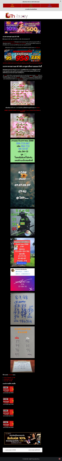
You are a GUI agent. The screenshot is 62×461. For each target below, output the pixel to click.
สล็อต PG (40, 63)
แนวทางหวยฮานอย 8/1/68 (8, 41)
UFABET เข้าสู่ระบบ (17, 110)
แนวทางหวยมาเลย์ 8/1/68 (35, 450)
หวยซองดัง (10, 374)
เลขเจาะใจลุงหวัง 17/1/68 (9, 377)
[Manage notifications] (59, 459)
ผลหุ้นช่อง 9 (18, 77)
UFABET (6, 110)
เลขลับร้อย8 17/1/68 (8, 379)
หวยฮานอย (31, 76)
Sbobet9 (22, 111)
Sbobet (38, 110)
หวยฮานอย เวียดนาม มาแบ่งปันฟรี (18, 43)
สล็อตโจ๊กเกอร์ (30, 63)
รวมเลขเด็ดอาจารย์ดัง (17, 39)
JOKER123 (9, 63)
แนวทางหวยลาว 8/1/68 (10, 450)
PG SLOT (15, 63)
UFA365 (10, 110)
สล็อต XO (19, 63)
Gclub (31, 110)
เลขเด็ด (5, 75)
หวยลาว (37, 75)
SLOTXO (5, 63)
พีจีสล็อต (24, 63)
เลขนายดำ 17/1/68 (8, 380)
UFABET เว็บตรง (25, 110)
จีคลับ (34, 110)
